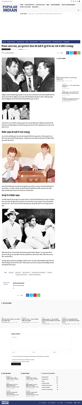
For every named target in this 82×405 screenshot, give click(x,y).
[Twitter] (75, 1)
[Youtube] (79, 1)
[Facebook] (71, 1)
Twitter (61, 402)
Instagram (53, 402)
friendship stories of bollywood (38, 272)
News (57, 76)
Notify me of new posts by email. (21, 361)
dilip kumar (18, 272)
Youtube (78, 402)
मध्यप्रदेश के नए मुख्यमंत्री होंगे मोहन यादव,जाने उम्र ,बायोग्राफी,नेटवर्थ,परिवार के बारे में (44, 13)
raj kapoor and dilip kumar (34, 274)
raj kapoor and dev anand (21, 274)
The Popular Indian (60, 80)
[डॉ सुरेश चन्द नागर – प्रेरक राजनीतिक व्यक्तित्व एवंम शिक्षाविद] (58, 85)
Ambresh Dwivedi (10, 52)
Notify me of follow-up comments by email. (23, 359)
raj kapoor (49, 272)
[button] (78, 10)
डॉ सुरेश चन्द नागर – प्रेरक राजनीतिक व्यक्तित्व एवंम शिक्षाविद (30, 320)
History (63, 90)
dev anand (11, 272)
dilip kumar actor (26, 272)
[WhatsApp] (77, 1)
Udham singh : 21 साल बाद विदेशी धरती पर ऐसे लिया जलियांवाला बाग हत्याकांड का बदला (70, 93)
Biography (64, 83)
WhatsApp (69, 402)
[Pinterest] (75, 52)
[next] (79, 14)
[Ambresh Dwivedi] (3, 53)
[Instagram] (73, 1)
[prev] (77, 14)
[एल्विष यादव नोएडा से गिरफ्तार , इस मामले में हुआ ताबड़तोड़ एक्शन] (68, 68)
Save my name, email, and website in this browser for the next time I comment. (31, 356)
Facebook (43, 402)
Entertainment (6, 49)
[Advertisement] (41, 28)
